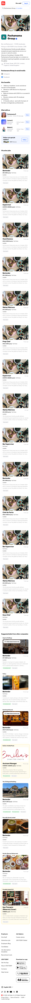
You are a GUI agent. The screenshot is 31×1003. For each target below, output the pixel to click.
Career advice (20, 937)
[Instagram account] (5, 992)
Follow (24, 139)
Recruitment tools (6, 955)
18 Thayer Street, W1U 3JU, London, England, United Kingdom (14, 64)
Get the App (5, 962)
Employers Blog (6, 943)
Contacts (4, 969)
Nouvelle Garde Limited (9, 817)
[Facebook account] (7, 992)
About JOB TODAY (6, 965)
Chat (27, 115)
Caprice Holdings (7, 638)
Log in (26, 3)
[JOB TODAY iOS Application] (21, 963)
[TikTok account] (2, 992)
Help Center (5, 972)
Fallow (4, 673)
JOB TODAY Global (21, 940)
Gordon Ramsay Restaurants (10, 853)
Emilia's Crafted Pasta (8, 745)
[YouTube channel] (11, 992)
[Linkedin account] (17, 992)
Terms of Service (14, 997)
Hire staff (18, 3)
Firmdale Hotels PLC (8, 889)
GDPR (22, 997)
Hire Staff (4, 937)
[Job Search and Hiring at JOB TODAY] (3, 3)
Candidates (4, 946)
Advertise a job (5, 940)
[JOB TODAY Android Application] (21, 967)
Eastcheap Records (8, 709)
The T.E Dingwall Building (9, 781)
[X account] (14, 992)
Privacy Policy (4, 997)
